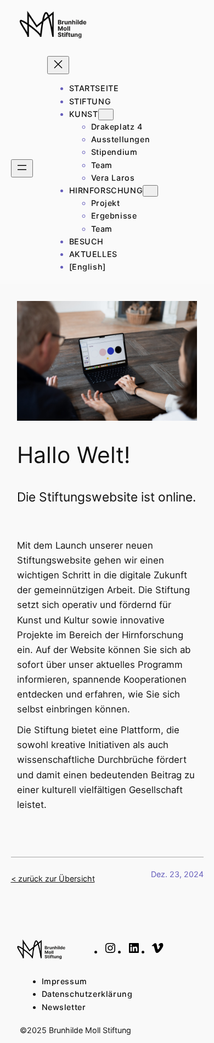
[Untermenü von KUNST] (106, 114)
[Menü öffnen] (22, 168)
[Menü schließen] (58, 65)
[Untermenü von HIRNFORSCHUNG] (150, 191)
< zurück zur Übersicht (53, 878)
